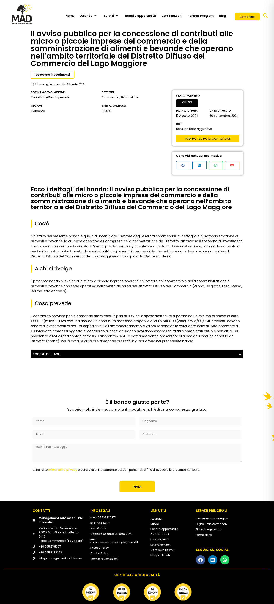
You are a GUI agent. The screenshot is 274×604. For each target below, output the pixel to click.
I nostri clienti (159, 539)
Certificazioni (171, 16)
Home (70, 16)
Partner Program (201, 16)
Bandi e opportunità (140, 16)
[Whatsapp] (224, 559)
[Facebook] (200, 559)
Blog (222, 16)
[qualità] (137, 592)
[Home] (22, 14)
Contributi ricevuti (162, 550)
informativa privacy (62, 470)
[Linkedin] (212, 559)
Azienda (86, 16)
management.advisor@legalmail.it (114, 542)
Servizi (109, 16)
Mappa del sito (160, 555)
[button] (265, 17)
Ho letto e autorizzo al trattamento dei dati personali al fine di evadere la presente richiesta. (118, 470)
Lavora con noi (160, 545)
